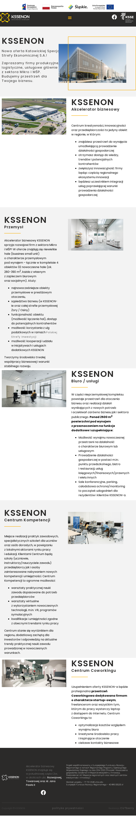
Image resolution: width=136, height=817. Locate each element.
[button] (70, 18)
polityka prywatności (68, 808)
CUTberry (127, 808)
